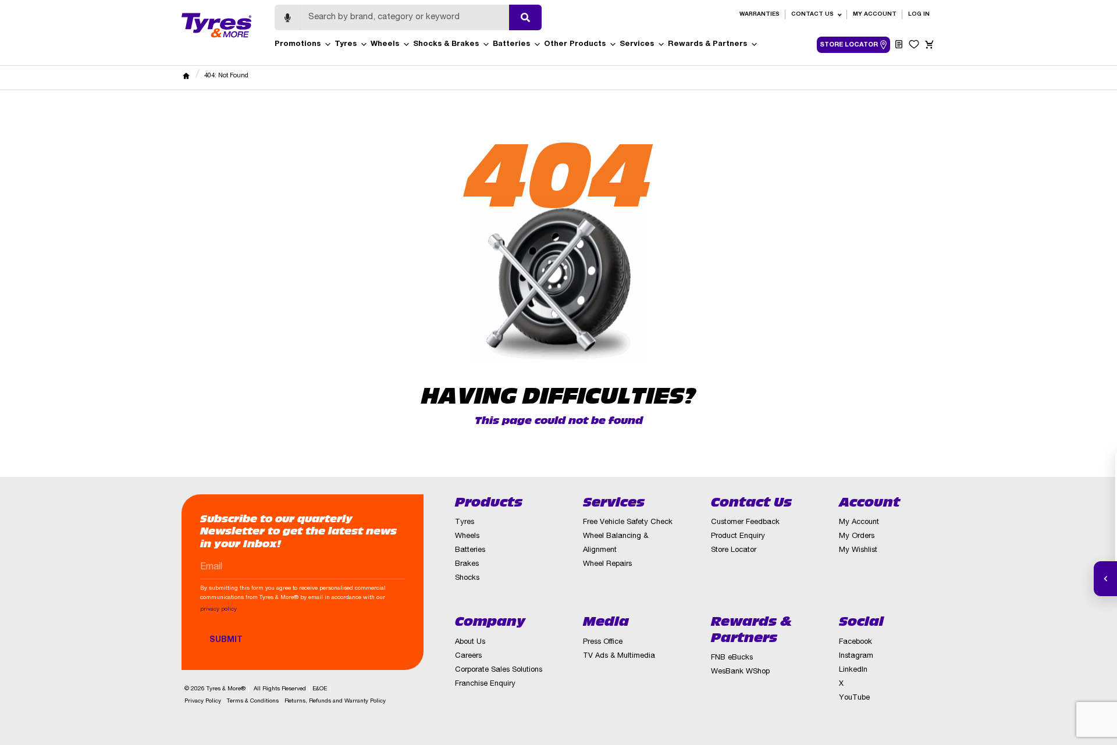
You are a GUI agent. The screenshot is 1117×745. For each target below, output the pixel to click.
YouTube (854, 698)
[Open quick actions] (1105, 578)
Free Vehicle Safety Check (628, 522)
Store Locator (733, 550)
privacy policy (218, 609)
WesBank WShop (740, 672)
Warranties (759, 14)
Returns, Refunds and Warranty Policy (335, 701)
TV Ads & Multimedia (619, 656)
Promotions (298, 44)
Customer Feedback (745, 522)
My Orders (856, 536)
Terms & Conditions (253, 701)
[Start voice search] (287, 17)
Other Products (575, 44)
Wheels (385, 44)
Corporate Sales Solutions (498, 670)
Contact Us (812, 14)
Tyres (346, 44)
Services (637, 44)
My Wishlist (858, 550)
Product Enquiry (738, 536)
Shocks (467, 578)
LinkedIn (853, 670)
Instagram (856, 656)
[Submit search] (525, 17)
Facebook (855, 642)
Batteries (511, 44)
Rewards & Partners (707, 44)
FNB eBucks (732, 658)
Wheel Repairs (607, 564)
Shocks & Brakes (446, 44)
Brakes (467, 564)
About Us (470, 642)
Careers (468, 656)
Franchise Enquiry (485, 684)
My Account (875, 14)
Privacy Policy (202, 701)
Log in (919, 14)
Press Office (602, 642)
